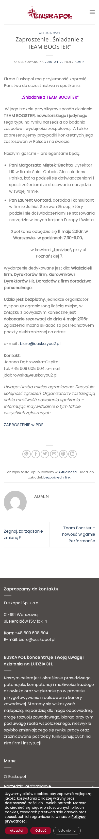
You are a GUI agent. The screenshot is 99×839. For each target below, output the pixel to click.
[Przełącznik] (93, 786)
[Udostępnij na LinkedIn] (72, 454)
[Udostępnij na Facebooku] (35, 454)
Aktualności (49, 33)
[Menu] (92, 12)
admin (80, 62)
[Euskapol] (49, 12)
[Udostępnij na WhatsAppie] (26, 454)
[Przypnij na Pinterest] (63, 454)
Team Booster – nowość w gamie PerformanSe (78, 534)
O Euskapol (15, 777)
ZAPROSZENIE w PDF (23, 425)
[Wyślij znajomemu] (54, 454)
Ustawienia (67, 830)
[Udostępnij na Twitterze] (45, 454)
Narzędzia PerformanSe (27, 786)
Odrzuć (40, 830)
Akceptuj (16, 830)
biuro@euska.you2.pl (40, 344)
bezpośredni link (56, 477)
